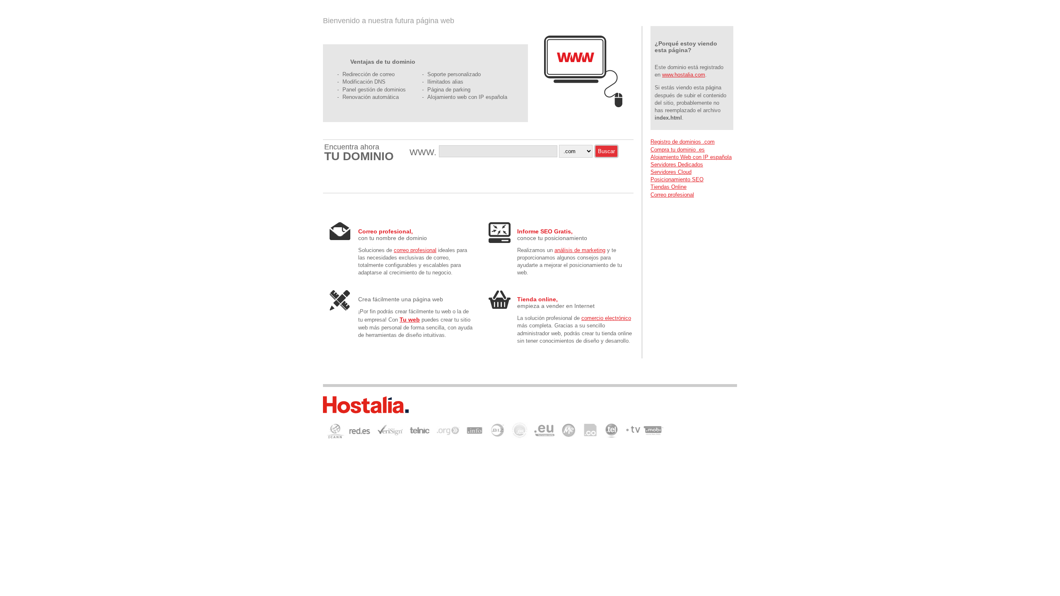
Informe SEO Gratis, (545, 231)
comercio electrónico (606, 318)
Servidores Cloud (670, 172)
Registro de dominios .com (682, 142)
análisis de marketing (579, 250)
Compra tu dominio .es (677, 150)
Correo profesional (672, 195)
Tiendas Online (668, 187)
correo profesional (415, 250)
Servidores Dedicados (676, 164)
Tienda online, (537, 299)
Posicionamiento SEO (676, 179)
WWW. (424, 152)
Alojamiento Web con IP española (691, 157)
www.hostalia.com (683, 75)
